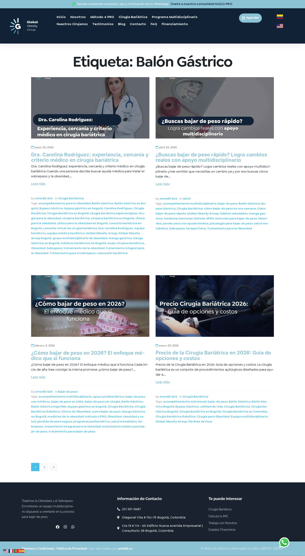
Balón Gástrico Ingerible (48, 406)
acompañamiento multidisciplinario (189, 203)
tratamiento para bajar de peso (72, 431)
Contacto (138, 24)
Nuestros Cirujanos (72, 24)
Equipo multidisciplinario (249, 416)
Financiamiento (175, 24)
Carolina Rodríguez (118, 208)
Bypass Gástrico (51, 208)
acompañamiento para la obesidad (64, 203)
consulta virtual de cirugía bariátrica (70, 228)
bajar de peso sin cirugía (102, 401)
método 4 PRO (95, 416)
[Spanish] (22, 550)
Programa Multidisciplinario (175, 17)
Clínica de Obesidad (75, 411)
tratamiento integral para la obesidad (72, 426)
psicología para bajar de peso (231, 223)
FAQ (154, 24)
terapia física (196, 228)
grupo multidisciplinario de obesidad (80, 238)
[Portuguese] (16, 550)
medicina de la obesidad (66, 416)
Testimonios (102, 24)
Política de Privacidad (72, 548)
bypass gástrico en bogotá (83, 208)
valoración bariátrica (112, 253)
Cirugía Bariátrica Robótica (175, 416)
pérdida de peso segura (54, 421)
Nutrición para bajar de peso (236, 218)
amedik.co (125, 548)
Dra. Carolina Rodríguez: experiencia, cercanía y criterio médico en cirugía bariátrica (90, 157)
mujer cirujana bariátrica (125, 243)
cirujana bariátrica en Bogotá (112, 218)
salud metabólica (124, 421)
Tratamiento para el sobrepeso (72, 253)
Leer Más (38, 183)
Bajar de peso (68, 391)
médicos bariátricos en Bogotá (83, 243)
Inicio (61, 17)
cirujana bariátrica (76, 218)
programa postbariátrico (91, 421)
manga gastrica (120, 238)
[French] (11, 550)
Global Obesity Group (101, 233)
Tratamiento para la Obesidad (229, 228)
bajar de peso (227, 203)
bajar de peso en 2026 (67, 401)
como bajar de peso (106, 411)
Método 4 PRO (102, 17)
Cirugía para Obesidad (213, 416)
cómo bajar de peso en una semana (230, 208)
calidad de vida (211, 406)
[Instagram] (65, 527)
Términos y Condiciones (38, 548)
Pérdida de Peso (200, 421)
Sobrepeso (54, 248)
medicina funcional (178, 218)
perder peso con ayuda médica (186, 223)
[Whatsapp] (73, 527)
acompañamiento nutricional (184, 401)
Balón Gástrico (102, 203)
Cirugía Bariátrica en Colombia (244, 411)
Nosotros (78, 17)
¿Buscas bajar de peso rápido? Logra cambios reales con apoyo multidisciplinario (211, 157)
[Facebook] (57, 527)
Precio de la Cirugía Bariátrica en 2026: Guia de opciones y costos (213, 355)
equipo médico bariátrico (66, 233)
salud (186, 198)
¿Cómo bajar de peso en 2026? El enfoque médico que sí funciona (88, 355)
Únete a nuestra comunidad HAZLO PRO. (202, 4)
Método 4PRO (204, 218)
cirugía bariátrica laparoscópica (113, 213)
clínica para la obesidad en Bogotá (82, 223)
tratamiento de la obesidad (84, 248)
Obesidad (38, 248)
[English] (6, 550)
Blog (121, 24)
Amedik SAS (43, 198)
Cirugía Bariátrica (133, 17)
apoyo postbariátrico (108, 396)
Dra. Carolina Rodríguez (115, 228)
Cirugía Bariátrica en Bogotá (68, 213)
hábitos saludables (234, 213)
